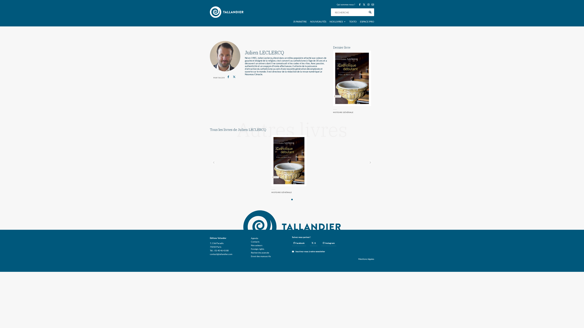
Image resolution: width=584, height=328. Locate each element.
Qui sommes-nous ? (346, 4)
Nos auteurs (256, 245)
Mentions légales (366, 259)
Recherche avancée (260, 252)
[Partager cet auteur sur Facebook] (228, 77)
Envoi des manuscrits (261, 256)
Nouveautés (318, 21)
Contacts (255, 241)
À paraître (300, 21)
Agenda (254, 238)
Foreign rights (257, 249)
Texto (353, 21)
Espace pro (367, 21)
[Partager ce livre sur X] (234, 77)
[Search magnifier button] (370, 12)
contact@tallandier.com (221, 254)
